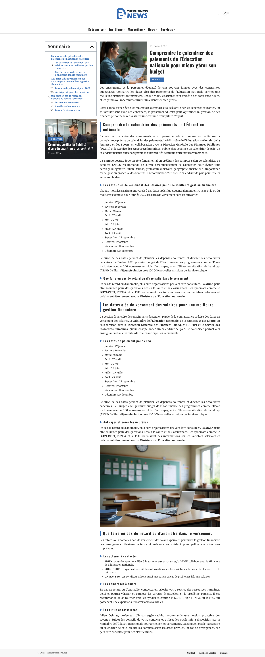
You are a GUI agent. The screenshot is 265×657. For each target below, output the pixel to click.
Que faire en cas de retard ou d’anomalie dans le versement (71, 73)
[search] (217, 13)
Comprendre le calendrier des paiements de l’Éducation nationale (70, 57)
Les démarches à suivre (67, 106)
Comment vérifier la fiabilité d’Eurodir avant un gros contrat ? (70, 146)
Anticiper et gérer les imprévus (72, 92)
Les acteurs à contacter (67, 102)
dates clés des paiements (152, 91)
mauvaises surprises (149, 108)
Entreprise (56, 139)
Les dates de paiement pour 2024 (72, 88)
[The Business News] (132, 13)
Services (157, 79)
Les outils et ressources (67, 110)
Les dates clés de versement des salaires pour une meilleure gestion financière (74, 65)
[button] (92, 46)
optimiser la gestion (197, 112)
